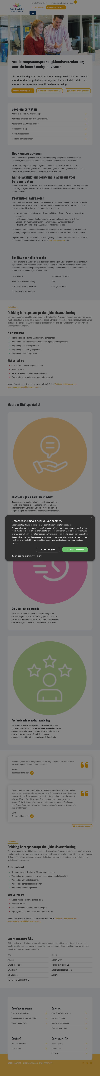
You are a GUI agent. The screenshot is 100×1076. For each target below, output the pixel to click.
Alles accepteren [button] (75, 549)
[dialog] (50, 538)
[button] (27, 556)
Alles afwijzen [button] (48, 549)
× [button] (91, 518)
